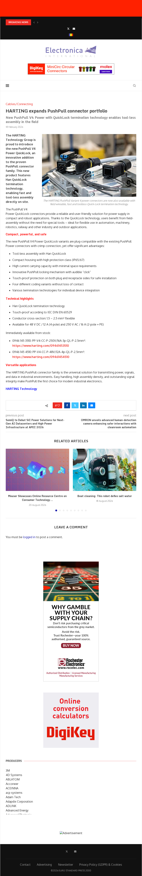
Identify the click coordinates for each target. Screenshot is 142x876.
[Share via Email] (91, 405)
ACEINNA (12, 788)
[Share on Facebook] (67, 405)
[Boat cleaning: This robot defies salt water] (104, 470)
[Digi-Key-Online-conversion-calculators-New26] (71, 695)
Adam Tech (13, 797)
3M (8, 770)
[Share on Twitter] (75, 405)
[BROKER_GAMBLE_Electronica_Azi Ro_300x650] (71, 564)
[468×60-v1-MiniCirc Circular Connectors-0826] (71, 65)
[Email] (74, 28)
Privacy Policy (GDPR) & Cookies (100, 864)
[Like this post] (58, 405)
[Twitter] (68, 28)
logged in (29, 537)
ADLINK (11, 806)
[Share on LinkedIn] (83, 405)
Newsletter (65, 864)
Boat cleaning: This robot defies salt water (104, 496)
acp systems (14, 792)
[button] (34, 22)
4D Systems (14, 775)
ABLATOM (13, 779)
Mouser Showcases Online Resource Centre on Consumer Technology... (37, 498)
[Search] (134, 85)
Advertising (44, 864)
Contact (25, 864)
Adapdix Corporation (19, 801)
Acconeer (12, 784)
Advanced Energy (17, 810)
